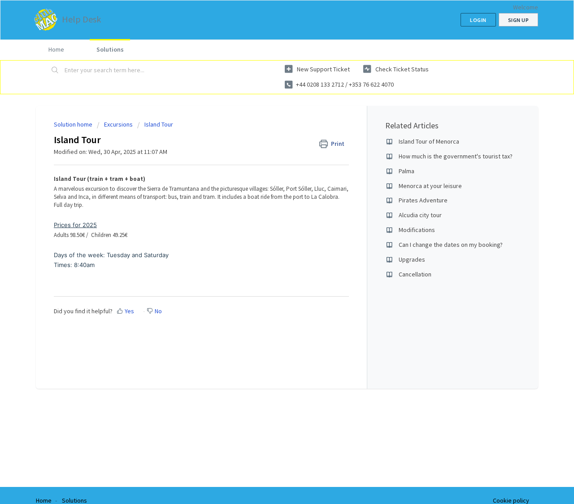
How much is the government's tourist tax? (456, 156)
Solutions (110, 49)
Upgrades (412, 259)
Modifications (417, 230)
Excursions (118, 124)
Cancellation (415, 274)
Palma (406, 171)
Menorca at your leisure (430, 186)
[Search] (55, 70)
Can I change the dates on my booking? (451, 245)
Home (56, 49)
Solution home (74, 124)
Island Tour (158, 124)
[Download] (270, 134)
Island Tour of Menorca (429, 141)
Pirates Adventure (423, 200)
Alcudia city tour (420, 215)
